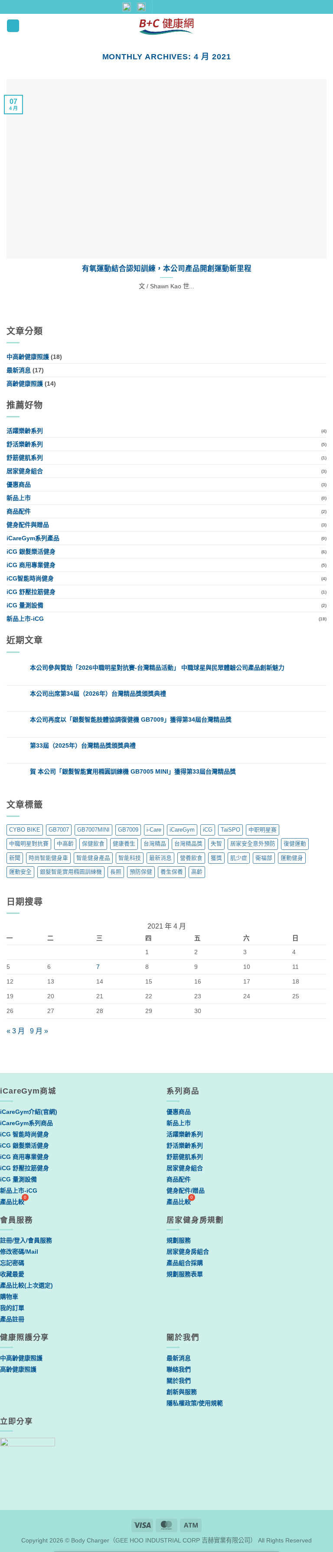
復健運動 (295, 843)
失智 (216, 843)
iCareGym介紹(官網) (28, 1111)
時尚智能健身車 (48, 858)
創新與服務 (181, 1391)
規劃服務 (178, 1240)
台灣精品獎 (188, 843)
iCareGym (182, 829)
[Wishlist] (307, 25)
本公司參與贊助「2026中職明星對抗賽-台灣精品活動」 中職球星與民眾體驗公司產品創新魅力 (157, 667)
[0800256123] (206, 7)
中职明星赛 (262, 829)
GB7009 (128, 829)
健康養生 (124, 843)
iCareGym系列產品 (33, 538)
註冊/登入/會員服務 (26, 1240)
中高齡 (65, 843)
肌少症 (238, 858)
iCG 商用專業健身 (31, 564)
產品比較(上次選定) (26, 1285)
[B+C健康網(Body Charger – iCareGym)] (166, 26)
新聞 (14, 858)
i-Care (154, 829)
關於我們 (178, 1380)
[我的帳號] (292, 25)
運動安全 (20, 871)
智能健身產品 (93, 858)
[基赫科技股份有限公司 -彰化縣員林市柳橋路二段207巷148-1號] (163, 7)
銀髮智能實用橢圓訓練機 (71, 871)
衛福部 (263, 858)
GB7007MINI (93, 829)
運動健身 (292, 858)
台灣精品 (155, 843)
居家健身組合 (25, 471)
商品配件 (19, 511)
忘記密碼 (12, 1262)
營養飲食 (191, 858)
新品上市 (19, 497)
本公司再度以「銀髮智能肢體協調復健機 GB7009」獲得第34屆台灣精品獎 (131, 719)
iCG (207, 829)
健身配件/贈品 (185, 1190)
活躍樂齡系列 (25, 430)
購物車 (9, 1296)
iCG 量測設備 (25, 605)
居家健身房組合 (187, 1251)
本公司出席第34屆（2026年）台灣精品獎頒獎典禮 (98, 693)
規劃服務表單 (184, 1274)
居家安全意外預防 (252, 843)
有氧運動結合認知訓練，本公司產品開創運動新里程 (166, 269)
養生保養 (171, 871)
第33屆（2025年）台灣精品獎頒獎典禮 (83, 745)
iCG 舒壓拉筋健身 (31, 591)
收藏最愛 (12, 1274)
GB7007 (59, 829)
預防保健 (141, 871)
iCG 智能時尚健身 (24, 1134)
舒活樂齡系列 (25, 444)
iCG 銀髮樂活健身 (31, 551)
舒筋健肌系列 (25, 457)
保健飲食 (93, 843)
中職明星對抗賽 (29, 843)
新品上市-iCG (25, 618)
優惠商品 (19, 484)
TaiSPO (230, 829)
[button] (13, 25)
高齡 (196, 871)
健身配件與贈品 (28, 524)
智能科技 (129, 858)
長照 (115, 871)
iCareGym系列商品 (26, 1123)
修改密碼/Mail (19, 1251)
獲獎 (216, 858)
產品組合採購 (184, 1262)
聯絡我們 (178, 1369)
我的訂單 (12, 1307)
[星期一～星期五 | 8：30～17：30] (192, 7)
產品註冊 (12, 1319)
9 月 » (39, 1031)
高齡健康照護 (25, 383)
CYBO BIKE (24, 829)
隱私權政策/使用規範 (194, 1403)
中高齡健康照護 (28, 356)
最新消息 (19, 370)
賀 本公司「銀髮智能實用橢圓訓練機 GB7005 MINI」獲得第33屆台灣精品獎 (133, 771)
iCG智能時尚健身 (30, 578)
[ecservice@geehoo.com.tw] (177, 7)
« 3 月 (16, 1031)
